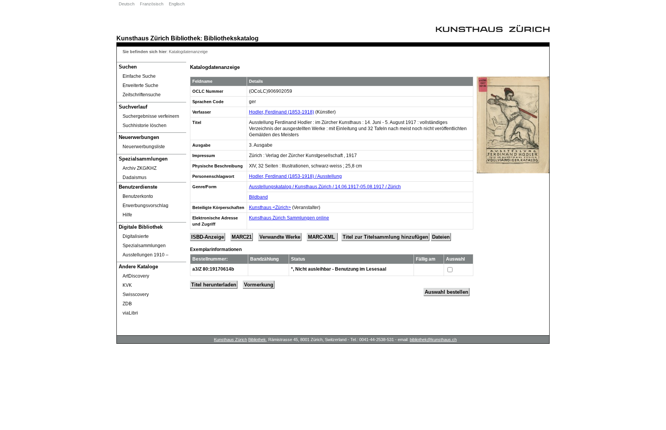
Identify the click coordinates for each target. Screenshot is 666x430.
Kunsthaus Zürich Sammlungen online (289, 218)
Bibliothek (185, 38)
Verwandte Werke (279, 237)
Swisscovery (136, 294)
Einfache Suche (139, 76)
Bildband (258, 197)
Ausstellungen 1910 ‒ (145, 255)
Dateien (441, 237)
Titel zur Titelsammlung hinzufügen (385, 237)
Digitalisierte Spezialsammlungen (144, 241)
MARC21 (242, 237)
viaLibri (130, 313)
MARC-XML (322, 237)
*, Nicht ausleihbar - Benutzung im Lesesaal (338, 269)
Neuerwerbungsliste (144, 146)
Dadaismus (134, 177)
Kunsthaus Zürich (142, 38)
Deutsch (127, 4)
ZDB (127, 303)
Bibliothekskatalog (231, 38)
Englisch (177, 4)
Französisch (151, 4)
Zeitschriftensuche (142, 94)
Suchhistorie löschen (144, 125)
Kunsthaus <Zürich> (270, 207)
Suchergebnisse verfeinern (151, 116)
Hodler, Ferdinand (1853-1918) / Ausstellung (295, 176)
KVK (127, 285)
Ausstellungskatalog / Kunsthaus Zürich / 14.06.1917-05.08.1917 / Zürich (325, 186)
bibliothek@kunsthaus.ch (433, 339)
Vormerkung (258, 285)
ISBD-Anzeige (207, 237)
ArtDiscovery (136, 276)
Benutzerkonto (138, 196)
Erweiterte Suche (140, 85)
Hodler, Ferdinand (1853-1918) (281, 112)
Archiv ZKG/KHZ (139, 168)
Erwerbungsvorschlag (145, 205)
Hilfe (127, 215)
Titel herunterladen (213, 285)
